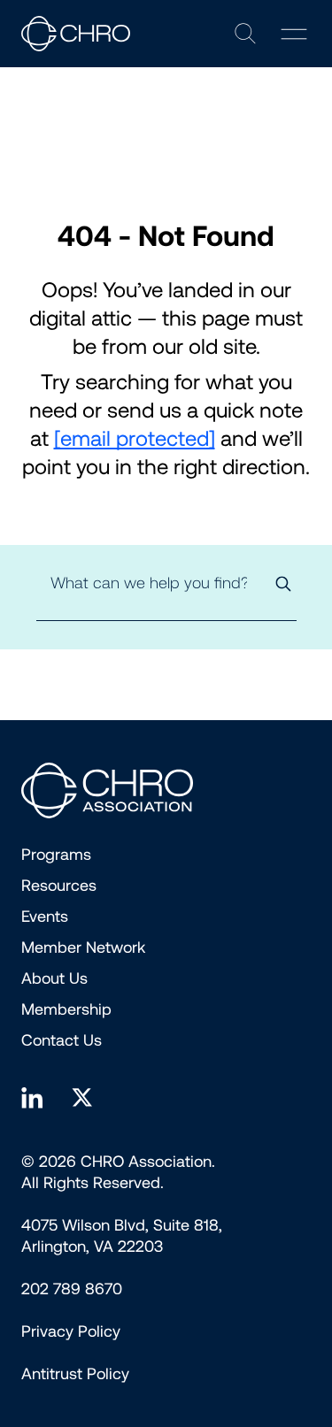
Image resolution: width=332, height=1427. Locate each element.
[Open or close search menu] (245, 33)
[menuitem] (70, 1331)
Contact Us (61, 1040)
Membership (66, 1009)
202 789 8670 (71, 1289)
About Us (54, 978)
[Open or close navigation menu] (294, 34)
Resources (59, 885)
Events (44, 916)
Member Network (83, 947)
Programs (56, 854)
